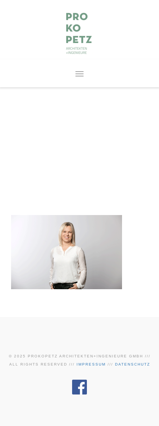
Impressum (91, 364)
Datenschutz (132, 364)
